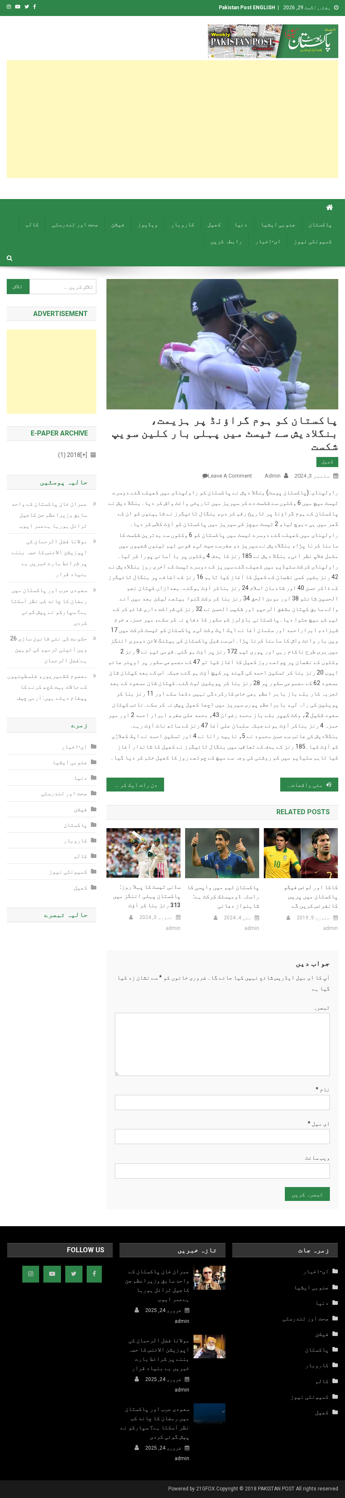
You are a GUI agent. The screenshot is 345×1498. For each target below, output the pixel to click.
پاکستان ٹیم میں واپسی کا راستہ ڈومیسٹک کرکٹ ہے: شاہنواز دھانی (223, 896)
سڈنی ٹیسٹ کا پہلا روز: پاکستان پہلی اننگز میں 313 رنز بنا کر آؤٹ (146, 895)
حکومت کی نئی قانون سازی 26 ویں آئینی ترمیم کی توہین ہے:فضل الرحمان (48, 649)
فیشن (118, 224)
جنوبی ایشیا (277, 224)
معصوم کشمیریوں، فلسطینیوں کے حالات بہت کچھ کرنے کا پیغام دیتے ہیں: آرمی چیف (47, 686)
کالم (32, 224)
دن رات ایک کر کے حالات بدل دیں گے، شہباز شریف (132, 784)
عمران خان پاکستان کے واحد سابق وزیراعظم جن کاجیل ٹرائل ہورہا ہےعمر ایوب (49, 514)
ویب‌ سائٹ (317, 1157)
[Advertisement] (172, 119)
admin (273, 476)
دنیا (240, 224)
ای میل (319, 1123)
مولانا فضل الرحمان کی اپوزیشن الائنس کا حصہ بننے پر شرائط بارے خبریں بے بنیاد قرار (49, 557)
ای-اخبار (268, 241)
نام (323, 1089)
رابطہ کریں (226, 241)
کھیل (214, 224)
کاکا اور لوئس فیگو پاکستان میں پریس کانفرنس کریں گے (311, 896)
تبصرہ (321, 1007)
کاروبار (182, 224)
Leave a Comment (230, 476)
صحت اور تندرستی (75, 224)
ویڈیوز (148, 224)
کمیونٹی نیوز (313, 241)
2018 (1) (72, 455)
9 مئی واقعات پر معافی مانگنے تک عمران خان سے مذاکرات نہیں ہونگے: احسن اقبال (306, 784)
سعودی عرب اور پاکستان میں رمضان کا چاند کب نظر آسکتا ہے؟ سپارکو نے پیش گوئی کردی (48, 606)
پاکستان (320, 224)
